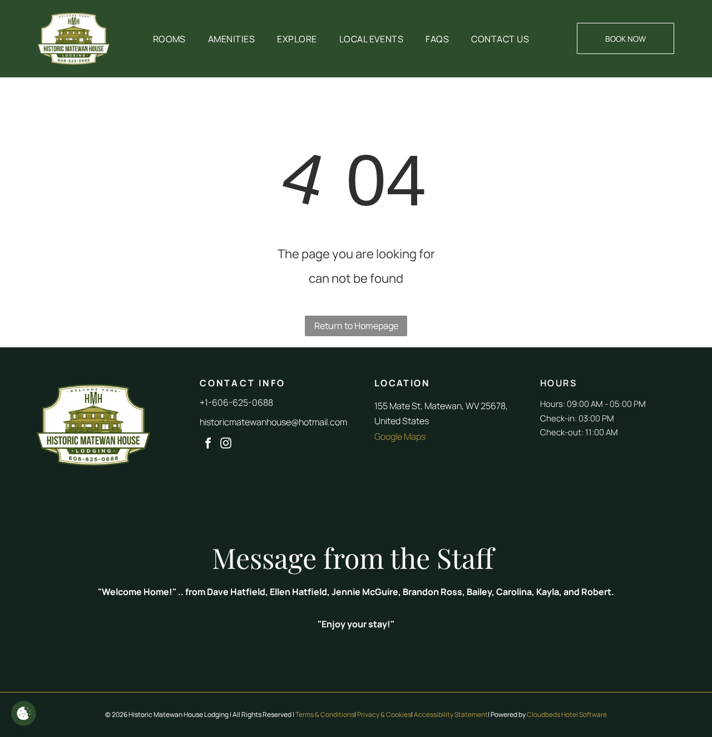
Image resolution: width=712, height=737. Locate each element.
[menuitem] (169, 38)
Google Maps (400, 436)
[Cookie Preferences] (23, 713)
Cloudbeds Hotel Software (567, 714)
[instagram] (225, 444)
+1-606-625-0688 (236, 402)
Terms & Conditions (324, 714)
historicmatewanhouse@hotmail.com (273, 422)
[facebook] (208, 444)
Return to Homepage (356, 326)
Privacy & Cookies (384, 714)
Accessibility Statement (451, 714)
